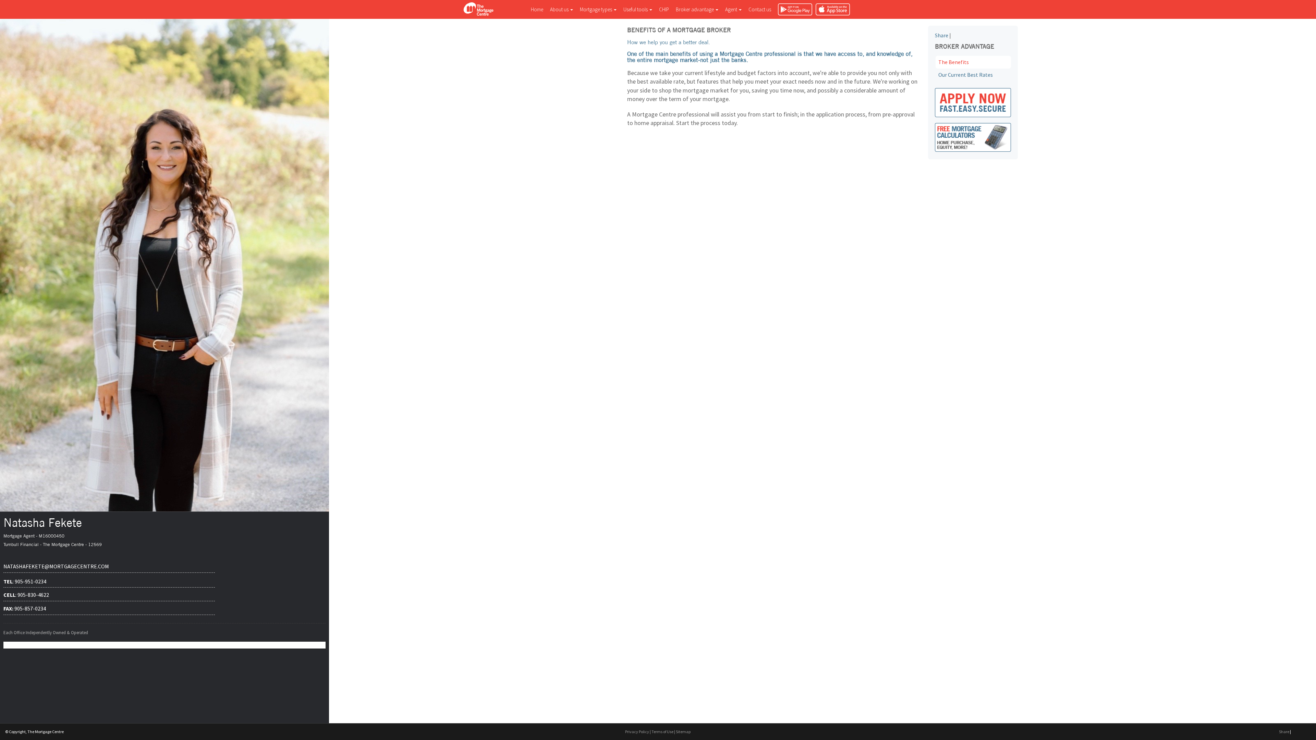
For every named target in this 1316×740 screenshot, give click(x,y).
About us (560, 9)
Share (941, 35)
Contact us (759, 9)
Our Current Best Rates (965, 74)
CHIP (664, 9)
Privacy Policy (637, 731)
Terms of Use (662, 731)
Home (537, 9)
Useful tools (636, 9)
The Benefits (953, 62)
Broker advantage (695, 9)
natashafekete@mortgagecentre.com (56, 566)
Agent (731, 9)
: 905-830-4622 (26, 594)
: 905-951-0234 (24, 581)
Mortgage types (596, 9)
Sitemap (683, 731)
